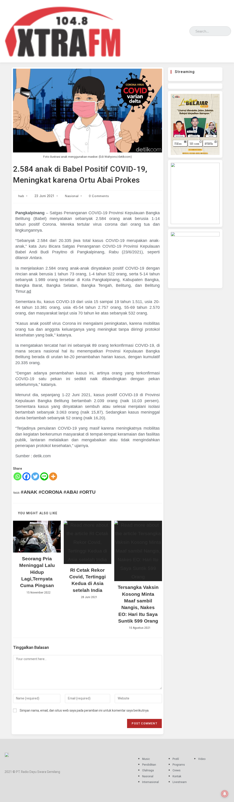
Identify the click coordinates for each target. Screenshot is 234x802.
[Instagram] (171, 30)
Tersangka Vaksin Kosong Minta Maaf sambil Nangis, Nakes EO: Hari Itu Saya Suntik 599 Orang (138, 604)
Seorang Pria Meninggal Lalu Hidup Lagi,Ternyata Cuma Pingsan (37, 572)
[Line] (44, 476)
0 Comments (99, 196)
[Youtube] (184, 30)
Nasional (72, 196)
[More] (53, 476)
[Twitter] (178, 30)
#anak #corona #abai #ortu (58, 492)
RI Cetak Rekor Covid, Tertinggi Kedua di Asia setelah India (87, 580)
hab (21, 196)
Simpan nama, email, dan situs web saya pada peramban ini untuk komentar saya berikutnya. (84, 710)
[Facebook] (164, 30)
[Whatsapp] (17, 476)
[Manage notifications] (224, 793)
